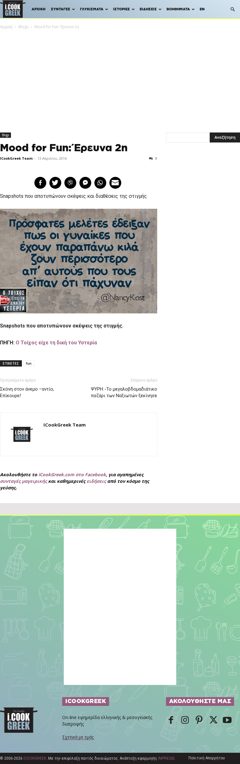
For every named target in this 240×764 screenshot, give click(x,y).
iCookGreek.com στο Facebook (72, 474)
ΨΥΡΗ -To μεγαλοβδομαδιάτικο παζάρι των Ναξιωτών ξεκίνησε (124, 392)
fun (29, 363)
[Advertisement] (120, 77)
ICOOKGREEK (34, 758)
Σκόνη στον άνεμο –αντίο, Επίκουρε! (27, 392)
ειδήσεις (96, 481)
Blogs (23, 26)
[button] (232, 9)
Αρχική (38, 9)
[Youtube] (227, 721)
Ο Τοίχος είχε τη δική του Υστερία (56, 343)
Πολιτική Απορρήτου (206, 758)
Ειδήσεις (148, 9)
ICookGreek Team (16, 158)
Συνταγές (60, 9)
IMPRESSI (166, 758)
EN (202, 9)
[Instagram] (185, 721)
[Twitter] (213, 721)
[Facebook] (171, 721)
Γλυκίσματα (91, 9)
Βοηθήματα (178, 9)
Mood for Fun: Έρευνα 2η (64, 148)
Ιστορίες (121, 9)
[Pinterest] (199, 721)
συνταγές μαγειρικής (23, 481)
